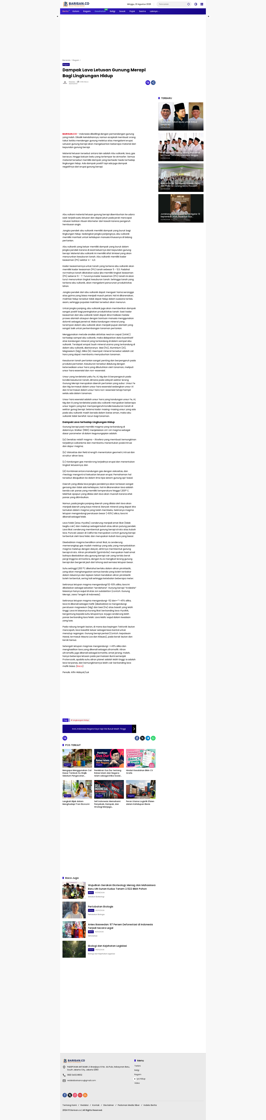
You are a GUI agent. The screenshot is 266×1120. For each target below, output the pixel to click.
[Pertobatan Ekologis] (74, 910)
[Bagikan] (153, 82)
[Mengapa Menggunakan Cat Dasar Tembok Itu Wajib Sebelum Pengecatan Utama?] (77, 758)
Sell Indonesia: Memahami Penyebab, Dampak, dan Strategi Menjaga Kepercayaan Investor (107, 804)
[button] (188, 4)
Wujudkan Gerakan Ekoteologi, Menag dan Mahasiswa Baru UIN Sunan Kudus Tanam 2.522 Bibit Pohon (121, 886)
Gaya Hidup (139, 1078)
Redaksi (72, 82)
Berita (91, 892)
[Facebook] (137, 738)
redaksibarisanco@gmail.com (81, 1080)
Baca (79, 666)
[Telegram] (147, 738)
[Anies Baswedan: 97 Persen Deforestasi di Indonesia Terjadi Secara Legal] (74, 929)
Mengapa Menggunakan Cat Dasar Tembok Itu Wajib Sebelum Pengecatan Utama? (77, 773)
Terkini (137, 1065)
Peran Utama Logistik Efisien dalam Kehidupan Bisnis (140, 802)
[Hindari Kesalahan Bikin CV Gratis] (141, 758)
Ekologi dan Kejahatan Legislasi (107, 946)
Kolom (91, 910)
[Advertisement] (133, 36)
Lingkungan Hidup (81, 720)
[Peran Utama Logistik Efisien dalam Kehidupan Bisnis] (141, 789)
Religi (136, 1070)
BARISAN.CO (69, 134)
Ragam (66, 64)
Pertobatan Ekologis (100, 906)
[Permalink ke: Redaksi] (65, 82)
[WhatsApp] (153, 738)
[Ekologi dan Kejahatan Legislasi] (74, 949)
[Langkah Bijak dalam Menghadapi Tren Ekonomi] (77, 789)
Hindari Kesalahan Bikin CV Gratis (139, 772)
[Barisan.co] (76, 4)
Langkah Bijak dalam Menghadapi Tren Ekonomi (75, 802)
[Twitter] (142, 738)
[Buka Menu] (202, 4)
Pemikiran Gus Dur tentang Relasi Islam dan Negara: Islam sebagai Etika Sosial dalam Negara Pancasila (107, 773)
